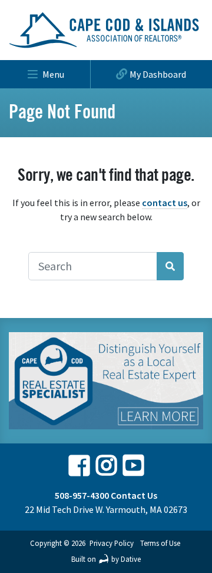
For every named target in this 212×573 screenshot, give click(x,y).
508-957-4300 (82, 495)
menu (53, 74)
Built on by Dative (106, 559)
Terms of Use (160, 543)
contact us (164, 202)
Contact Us (134, 495)
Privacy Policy (112, 543)
